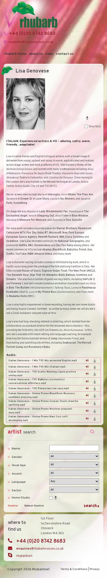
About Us (36, 54)
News (49, 54)
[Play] (87, 360)
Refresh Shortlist (34, 505)
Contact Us (64, 54)
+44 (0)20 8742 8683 (32, 34)
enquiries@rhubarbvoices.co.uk (31, 42)
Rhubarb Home (15, 54)
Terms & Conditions (73, 569)
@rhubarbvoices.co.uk (40, 549)
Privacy (95, 569)
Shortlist (13, 505)
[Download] (94, 360)
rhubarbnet (24, 556)
